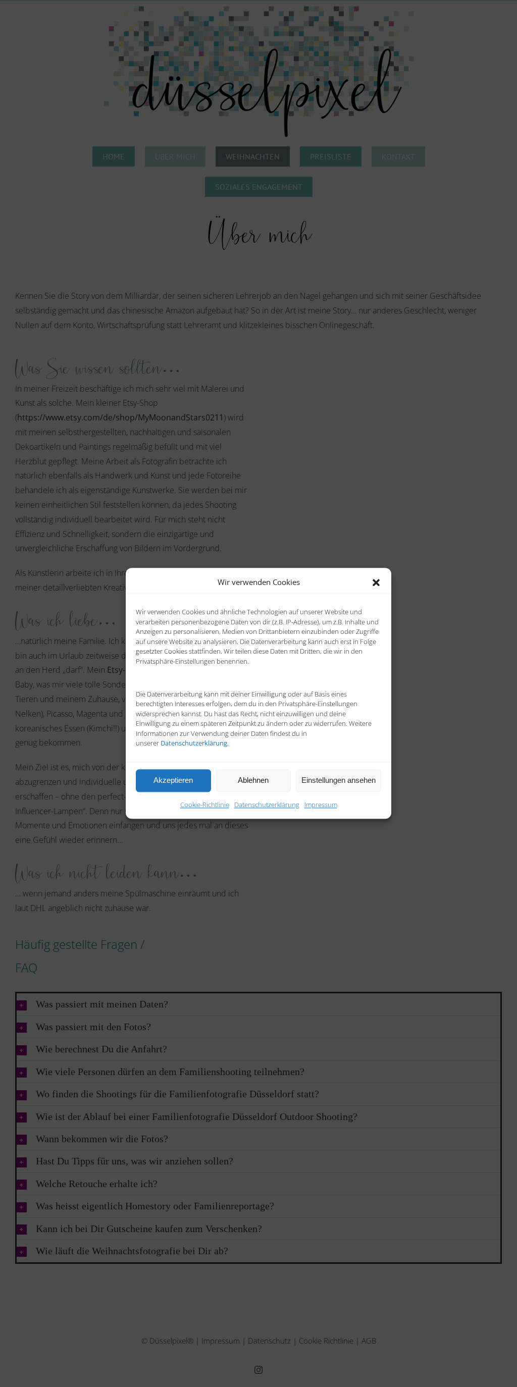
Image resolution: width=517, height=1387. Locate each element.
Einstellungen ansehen (338, 780)
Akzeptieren (173, 780)
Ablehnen (253, 780)
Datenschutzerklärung (266, 804)
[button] (376, 582)
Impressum (320, 804)
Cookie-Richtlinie (204, 804)
